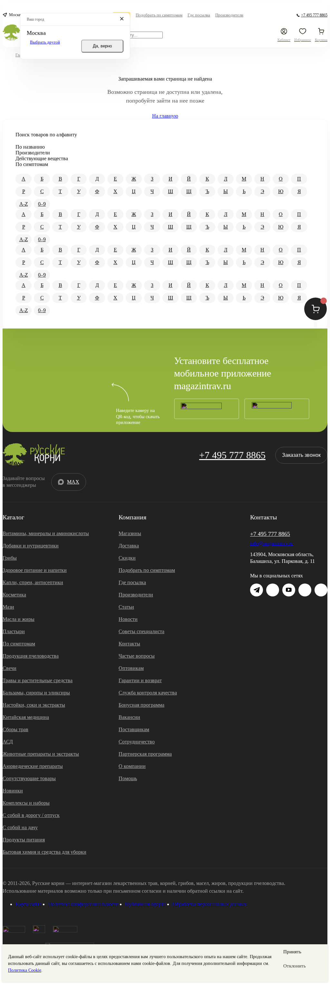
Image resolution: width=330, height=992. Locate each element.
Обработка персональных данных (209, 904)
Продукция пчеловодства (31, 656)
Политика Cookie (24, 970)
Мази (8, 607)
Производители (136, 594)
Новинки (13, 790)
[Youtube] (288, 590)
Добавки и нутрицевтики (31, 545)
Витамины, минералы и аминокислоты (46, 533)
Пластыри (14, 631)
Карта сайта (28, 904)
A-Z (23, 204)
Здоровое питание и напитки (35, 570)
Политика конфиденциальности (83, 904)
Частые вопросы (137, 656)
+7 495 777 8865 (232, 455)
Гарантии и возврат (140, 680)
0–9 (42, 204)
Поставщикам (134, 729)
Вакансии (129, 717)
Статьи (126, 607)
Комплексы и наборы (26, 803)
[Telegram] (290, 15)
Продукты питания (24, 839)
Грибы (10, 558)
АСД (8, 741)
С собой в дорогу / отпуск (31, 815)
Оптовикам (131, 668)
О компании (132, 766)
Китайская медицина (26, 717)
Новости (128, 619)
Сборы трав (15, 729)
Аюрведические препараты (33, 766)
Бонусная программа (141, 705)
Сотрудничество (137, 741)
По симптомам (19, 643)
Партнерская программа (145, 754)
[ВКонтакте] (272, 590)
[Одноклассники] (304, 590)
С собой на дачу (20, 827)
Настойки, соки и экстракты (34, 705)
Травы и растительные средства (38, 680)
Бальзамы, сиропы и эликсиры (36, 692)
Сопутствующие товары (29, 778)
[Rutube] (321, 590)
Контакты (129, 643)
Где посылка (132, 582)
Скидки (127, 558)
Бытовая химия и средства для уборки (44, 852)
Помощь (128, 778)
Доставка (129, 545)
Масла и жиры (18, 619)
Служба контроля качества (148, 692)
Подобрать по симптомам (147, 570)
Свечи (9, 668)
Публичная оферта (145, 904)
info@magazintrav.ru (271, 543)
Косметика (14, 594)
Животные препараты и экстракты (41, 754)
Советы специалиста (141, 631)
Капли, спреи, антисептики (33, 582)
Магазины (130, 533)
